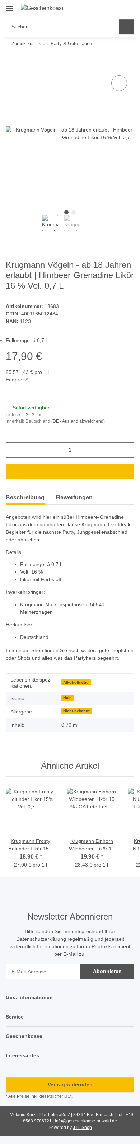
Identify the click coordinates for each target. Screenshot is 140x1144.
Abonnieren (107, 971)
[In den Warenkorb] (11, 66)
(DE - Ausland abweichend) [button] (78, 421)
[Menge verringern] (14, 450)
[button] (106, 8)
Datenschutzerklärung (41, 939)
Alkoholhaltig (76, 682)
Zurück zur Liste (28, 43)
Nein (67, 698)
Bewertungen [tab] (74, 497)
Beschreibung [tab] (25, 497)
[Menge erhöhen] (126, 450)
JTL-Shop (82, 1127)
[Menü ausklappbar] (9, 5)
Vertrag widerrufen (70, 1084)
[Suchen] (126, 26)
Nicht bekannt (76, 711)
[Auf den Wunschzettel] (119, 83)
